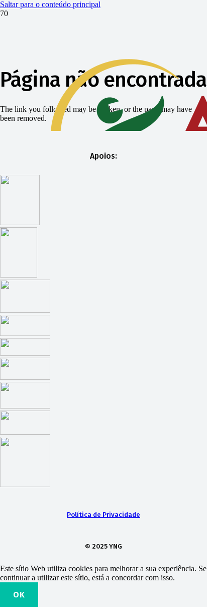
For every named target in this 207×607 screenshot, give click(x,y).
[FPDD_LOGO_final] (20, 222)
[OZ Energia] (25, 333)
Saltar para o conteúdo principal (50, 4)
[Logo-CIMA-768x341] (25, 377)
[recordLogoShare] (25, 405)
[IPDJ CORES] (18, 275)
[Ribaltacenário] (25, 432)
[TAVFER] (25, 353)
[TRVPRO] (25, 310)
